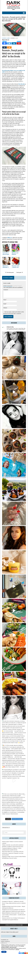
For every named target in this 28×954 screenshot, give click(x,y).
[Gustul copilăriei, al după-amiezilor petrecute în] (14, 368)
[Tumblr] (4, 47)
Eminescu (4, 918)
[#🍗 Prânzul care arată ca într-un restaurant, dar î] (14, 683)
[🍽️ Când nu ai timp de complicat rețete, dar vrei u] (14, 659)
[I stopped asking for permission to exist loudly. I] (14, 781)
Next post (18, 272)
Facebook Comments (17, 285)
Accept (4, 951)
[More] (9, 47)
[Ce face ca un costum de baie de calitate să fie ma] (14, 805)
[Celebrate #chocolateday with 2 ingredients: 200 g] (14, 440)
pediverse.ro (4, 943)
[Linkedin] (14, 43)
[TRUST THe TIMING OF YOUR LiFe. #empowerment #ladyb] (14, 343)
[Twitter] (9, 43)
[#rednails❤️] (14, 513)
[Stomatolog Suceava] (12, 893)
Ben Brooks (21, 84)
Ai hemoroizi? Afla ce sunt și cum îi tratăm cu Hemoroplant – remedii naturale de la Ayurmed (13, 914)
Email (4, 303)
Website (5, 307)
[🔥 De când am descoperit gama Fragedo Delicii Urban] (14, 635)
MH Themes (21, 925)
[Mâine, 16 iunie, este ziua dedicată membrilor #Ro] (14, 586)
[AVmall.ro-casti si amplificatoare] (12, 878)
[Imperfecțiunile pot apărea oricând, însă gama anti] (14, 465)
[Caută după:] (14, 832)
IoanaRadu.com (4, 939)
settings (17, 949)
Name (4, 299)
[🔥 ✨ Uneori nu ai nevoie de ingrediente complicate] (14, 610)
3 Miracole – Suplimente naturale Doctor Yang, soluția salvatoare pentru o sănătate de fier (14, 903)
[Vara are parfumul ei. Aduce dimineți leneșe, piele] (14, 392)
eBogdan (4, 906)
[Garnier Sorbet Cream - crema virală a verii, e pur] (14, 562)
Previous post (10, 272)
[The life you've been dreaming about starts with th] (14, 416)
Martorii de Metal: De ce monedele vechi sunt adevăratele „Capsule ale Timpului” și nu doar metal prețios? (12, 853)
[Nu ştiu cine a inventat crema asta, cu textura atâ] (14, 732)
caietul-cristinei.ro (5, 941)
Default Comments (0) (7, 285)
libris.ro (9, 237)
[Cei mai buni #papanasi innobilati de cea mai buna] (14, 489)
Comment (5, 289)
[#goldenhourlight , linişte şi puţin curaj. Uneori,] (14, 538)
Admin (8, 38)
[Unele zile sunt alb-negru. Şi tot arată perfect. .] (14, 708)
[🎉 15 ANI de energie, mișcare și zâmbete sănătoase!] (14, 756)
